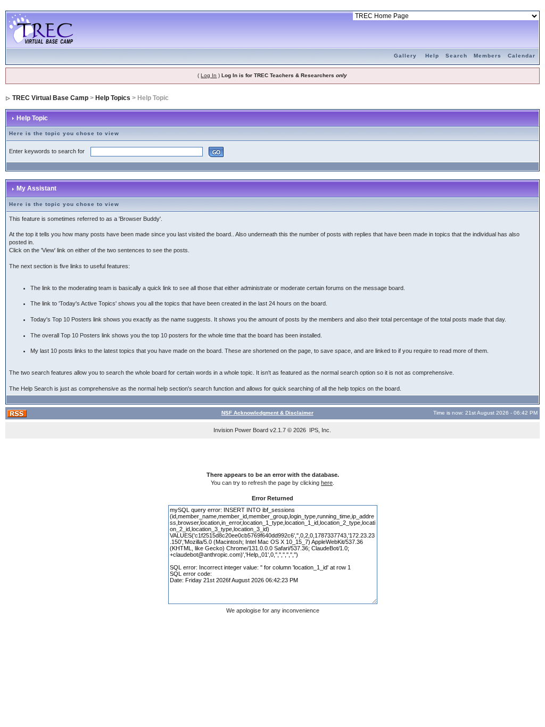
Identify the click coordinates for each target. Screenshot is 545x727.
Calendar (521, 56)
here (327, 483)
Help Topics (112, 98)
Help (432, 56)
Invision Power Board (240, 430)
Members (487, 56)
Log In (209, 75)
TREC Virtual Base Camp (50, 98)
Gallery (405, 56)
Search (456, 56)
